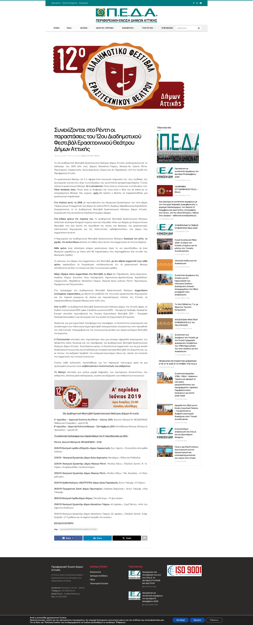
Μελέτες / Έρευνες (105, 28)
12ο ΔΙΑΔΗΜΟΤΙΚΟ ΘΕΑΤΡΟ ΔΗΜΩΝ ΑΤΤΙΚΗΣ (78, 529)
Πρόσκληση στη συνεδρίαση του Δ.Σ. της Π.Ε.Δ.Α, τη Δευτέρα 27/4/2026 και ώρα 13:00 (177, 153)
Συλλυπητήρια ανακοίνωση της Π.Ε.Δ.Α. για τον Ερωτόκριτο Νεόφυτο (186, 433)
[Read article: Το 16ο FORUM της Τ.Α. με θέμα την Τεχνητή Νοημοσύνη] (165, 308)
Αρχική (56, 28)
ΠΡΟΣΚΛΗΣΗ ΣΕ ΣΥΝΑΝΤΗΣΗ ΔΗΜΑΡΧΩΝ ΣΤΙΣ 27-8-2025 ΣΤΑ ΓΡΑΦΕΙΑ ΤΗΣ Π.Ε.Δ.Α (178, 362)
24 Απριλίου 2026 (166, 160)
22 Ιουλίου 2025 (181, 423)
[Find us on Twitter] (197, 3)
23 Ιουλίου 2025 (181, 399)
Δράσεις (83, 28)
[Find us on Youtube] (201, 3)
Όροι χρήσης (56, 3)
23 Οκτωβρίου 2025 (182, 267)
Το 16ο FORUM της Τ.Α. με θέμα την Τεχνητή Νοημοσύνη (186, 307)
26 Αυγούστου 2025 (167, 367)
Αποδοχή (180, 620)
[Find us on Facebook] (193, 3)
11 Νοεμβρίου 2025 (167, 219)
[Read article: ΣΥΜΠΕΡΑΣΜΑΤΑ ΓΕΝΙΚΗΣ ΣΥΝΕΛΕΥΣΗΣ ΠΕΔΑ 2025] (165, 229)
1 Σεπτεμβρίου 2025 (183, 355)
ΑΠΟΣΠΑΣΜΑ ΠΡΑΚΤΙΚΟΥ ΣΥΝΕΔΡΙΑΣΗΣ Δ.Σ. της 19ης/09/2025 (186, 322)
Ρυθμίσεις (214, 620)
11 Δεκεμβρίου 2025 (183, 180)
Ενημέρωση (127, 28)
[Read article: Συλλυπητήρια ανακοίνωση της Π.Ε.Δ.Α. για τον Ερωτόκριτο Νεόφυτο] (165, 433)
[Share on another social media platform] (144, 538)
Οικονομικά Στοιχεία (99, 583)
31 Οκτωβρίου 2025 (182, 254)
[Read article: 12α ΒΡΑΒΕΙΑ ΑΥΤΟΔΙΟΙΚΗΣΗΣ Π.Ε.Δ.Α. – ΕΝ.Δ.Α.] (165, 190)
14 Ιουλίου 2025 (181, 441)
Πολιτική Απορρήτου (70, 3)
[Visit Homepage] (126, 15)
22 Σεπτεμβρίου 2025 (184, 329)
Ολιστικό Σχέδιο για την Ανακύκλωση (186, 262)
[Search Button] (199, 28)
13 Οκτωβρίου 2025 (182, 313)
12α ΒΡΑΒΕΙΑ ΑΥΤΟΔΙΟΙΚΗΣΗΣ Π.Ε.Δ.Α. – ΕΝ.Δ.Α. (186, 189)
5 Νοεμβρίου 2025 (182, 231)
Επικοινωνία (83, 3)
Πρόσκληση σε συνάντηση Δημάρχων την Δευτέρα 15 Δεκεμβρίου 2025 (187, 172)
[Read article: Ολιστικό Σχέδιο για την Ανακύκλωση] (165, 265)
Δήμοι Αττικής (87, 155)
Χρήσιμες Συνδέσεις (99, 575)
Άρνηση (197, 620)
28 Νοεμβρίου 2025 (183, 195)
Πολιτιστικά (147, 28)
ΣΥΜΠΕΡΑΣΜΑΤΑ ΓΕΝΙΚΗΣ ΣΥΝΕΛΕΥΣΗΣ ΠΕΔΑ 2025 (186, 226)
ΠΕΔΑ (69, 28)
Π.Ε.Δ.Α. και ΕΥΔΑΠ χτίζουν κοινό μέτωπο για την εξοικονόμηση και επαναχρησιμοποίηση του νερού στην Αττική (186, 452)
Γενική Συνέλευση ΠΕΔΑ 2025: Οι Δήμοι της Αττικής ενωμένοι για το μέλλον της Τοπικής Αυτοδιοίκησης (186, 245)
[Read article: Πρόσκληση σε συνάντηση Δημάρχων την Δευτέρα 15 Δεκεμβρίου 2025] (165, 172)
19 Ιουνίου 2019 (60, 155)
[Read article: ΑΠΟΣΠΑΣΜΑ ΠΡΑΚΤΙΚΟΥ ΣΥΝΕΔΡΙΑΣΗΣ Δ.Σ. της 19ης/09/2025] (165, 324)
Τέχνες (97, 155)
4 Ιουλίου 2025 (181, 461)
